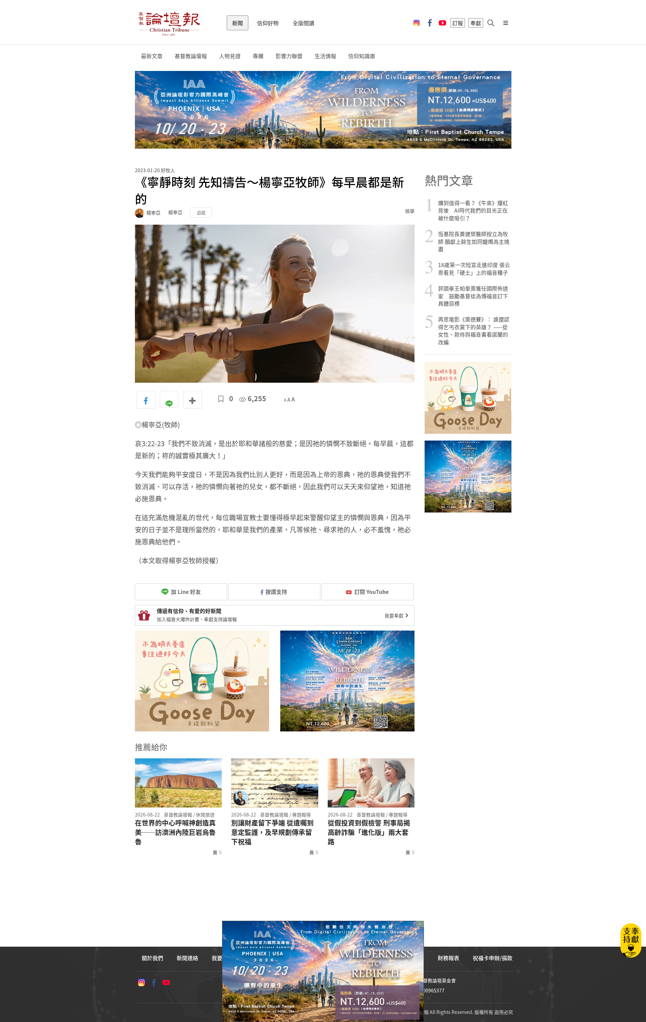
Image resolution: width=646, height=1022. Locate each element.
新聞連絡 (187, 958)
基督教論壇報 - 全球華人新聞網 (169, 23)
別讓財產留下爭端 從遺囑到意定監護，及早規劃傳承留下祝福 (272, 832)
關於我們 (152, 958)
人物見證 (230, 56)
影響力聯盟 (289, 56)
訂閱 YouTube (371, 592)
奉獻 (475, 23)
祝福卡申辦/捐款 (492, 958)
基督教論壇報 (191, 56)
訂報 (457, 23)
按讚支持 (276, 592)
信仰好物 (268, 23)
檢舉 (410, 210)
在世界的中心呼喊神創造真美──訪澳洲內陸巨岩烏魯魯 (175, 832)
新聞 (237, 23)
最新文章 (152, 56)
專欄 (258, 56)
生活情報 (325, 56)
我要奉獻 (394, 615)
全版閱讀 (303, 23)
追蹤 (201, 212)
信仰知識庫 (361, 56)
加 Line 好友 (185, 592)
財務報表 (448, 958)
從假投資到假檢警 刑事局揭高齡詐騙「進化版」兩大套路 (369, 832)
